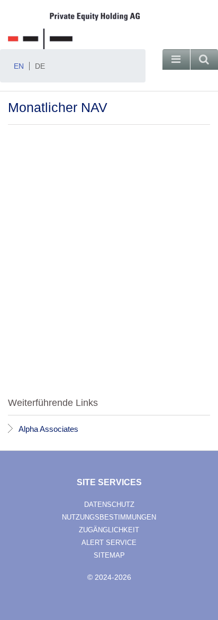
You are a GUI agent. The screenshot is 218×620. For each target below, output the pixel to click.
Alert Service (109, 543)
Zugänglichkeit (109, 530)
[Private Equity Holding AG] (109, 31)
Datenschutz (109, 504)
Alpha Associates (48, 428)
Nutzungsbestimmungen (109, 517)
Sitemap (109, 555)
